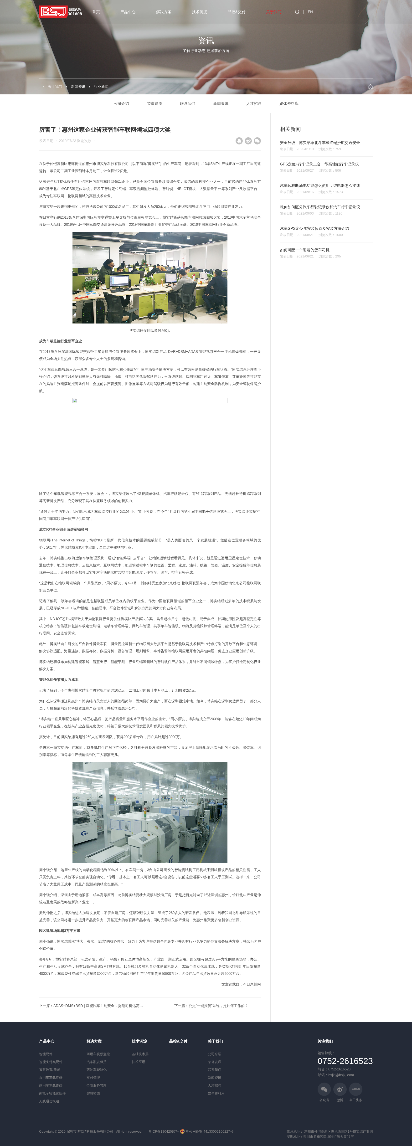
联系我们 (187, 104)
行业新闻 (101, 86)
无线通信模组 (49, 1101)
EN (310, 12)
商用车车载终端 (50, 1085)
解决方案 (163, 12)
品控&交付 (237, 12)
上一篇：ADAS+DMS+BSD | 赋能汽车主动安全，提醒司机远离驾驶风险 (96, 1006)
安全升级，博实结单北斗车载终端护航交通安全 (320, 143)
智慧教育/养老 (49, 1070)
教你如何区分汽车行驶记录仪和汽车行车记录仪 (320, 207)
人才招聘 (254, 104)
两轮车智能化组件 (52, 1093)
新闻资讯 (78, 86)
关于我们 (273, 12)
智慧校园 (93, 1093)
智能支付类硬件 (50, 1062)
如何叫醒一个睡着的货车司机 (305, 250)
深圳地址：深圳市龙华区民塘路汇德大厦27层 (320, 1137)
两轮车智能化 (97, 1070)
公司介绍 (121, 104)
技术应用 (138, 1062)
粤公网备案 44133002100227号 (209, 1131)
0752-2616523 (345, 1061)
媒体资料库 (289, 104)
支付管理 (93, 1077)
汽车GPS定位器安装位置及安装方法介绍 (314, 228)
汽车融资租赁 (97, 1062)
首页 (96, 12)
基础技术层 (140, 1054)
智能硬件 (45, 1054)
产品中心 (128, 12)
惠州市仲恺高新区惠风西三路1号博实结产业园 (338, 1131)
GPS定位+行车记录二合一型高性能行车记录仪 (319, 164)
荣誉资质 (154, 104)
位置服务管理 (97, 1085)
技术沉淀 (199, 12)
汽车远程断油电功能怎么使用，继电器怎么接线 (320, 186)
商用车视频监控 (98, 1054)
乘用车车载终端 (50, 1077)
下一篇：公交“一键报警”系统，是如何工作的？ (211, 1006)
